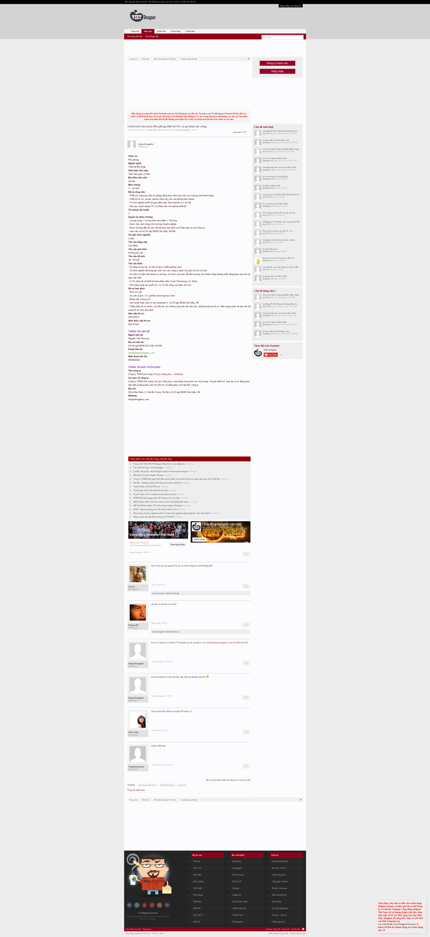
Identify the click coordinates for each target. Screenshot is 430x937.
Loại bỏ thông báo (248, 113)
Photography (237, 922)
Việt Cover (197, 868)
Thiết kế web (237, 915)
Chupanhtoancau (136, 766)
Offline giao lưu (278, 922)
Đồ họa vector (238, 875)
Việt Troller (197, 888)
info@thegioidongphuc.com (219, 642)
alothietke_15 (268, 142)
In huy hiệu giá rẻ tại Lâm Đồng (275, 176)
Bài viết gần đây (152, 36)
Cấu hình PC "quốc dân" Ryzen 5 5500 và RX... (281, 267)
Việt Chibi (197, 875)
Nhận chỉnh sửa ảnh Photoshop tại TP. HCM (153, 517)
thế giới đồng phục (167, 785)
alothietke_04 (268, 188)
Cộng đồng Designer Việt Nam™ (144, 933)
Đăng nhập (277, 71)
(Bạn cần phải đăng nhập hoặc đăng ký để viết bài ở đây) (228, 780)
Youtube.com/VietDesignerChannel (215, 113)
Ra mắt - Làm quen (279, 888)
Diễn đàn (148, 31)
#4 (246, 663)
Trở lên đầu (295, 929)
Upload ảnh (190, 31)
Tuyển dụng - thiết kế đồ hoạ (146, 486)
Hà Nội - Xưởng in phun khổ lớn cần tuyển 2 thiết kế (157, 483)
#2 (246, 586)
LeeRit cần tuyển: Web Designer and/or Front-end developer (160, 471)
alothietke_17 (268, 206)
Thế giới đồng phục (162, 374)
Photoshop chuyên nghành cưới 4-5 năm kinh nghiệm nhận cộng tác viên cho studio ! (172, 513)
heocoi (131, 586)
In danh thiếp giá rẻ (270, 249)
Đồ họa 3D (236, 881)
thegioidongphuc (183, 130)
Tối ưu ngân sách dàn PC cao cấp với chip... (280, 213)
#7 (246, 766)
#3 (246, 625)
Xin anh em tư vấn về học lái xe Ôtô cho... (279, 258)
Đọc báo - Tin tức (279, 868)
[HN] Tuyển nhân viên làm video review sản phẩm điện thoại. (161, 501)
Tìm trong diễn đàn (134, 36)
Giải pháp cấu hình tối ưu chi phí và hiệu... (279, 240)
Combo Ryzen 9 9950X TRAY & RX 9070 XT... (281, 195)
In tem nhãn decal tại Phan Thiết (275, 204)
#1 (246, 554)
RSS (303, 929)
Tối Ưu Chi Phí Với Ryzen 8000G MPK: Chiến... (282, 149)
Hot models (276, 901)
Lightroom (236, 895)
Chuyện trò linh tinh (280, 861)
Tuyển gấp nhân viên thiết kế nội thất (150, 490)
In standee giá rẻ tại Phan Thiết (275, 276)
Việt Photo (197, 901)
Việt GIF (196, 922)
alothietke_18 (268, 170)
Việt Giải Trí (198, 915)
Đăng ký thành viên (277, 63)
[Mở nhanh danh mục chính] (248, 59)
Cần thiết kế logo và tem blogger (148, 467)
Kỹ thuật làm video (240, 901)
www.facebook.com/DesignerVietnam (397, 924)
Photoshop (236, 861)
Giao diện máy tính (133, 929)
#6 (246, 732)
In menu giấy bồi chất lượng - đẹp (276, 140)
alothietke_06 (268, 179)
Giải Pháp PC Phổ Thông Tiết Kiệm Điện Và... (281, 131)
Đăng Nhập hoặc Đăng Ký (290, 6)
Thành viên (161, 31)
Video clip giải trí (279, 875)
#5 (246, 697)
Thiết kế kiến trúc (239, 908)
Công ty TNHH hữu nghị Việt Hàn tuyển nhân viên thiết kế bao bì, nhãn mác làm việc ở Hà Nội (176, 479)
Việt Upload (198, 895)
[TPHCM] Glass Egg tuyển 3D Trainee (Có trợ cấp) (156, 498)
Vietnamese (146, 929)
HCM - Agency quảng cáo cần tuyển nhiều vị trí (155, 509)
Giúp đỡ (276, 929)
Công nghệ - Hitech (280, 881)
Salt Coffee (133, 732)
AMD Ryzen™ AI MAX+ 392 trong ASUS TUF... (282, 222)
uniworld (182, 785)
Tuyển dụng (175, 31)
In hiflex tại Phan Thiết (272, 186)
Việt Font (196, 861)
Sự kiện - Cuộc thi (279, 915)
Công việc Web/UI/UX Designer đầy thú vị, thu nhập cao (159, 464)
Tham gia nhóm (177, 544)
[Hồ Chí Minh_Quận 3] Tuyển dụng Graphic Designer (157, 505)
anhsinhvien (267, 260)
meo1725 (266, 133)
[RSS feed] (159, 907)
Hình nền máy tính (279, 895)
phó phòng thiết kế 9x (147, 785)
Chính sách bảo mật (297, 933)
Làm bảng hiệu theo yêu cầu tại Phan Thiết (279, 167)
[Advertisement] (215, 47)
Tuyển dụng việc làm (155, 130)
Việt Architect (198, 881)
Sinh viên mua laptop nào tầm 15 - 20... (278, 231)
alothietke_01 (268, 161)
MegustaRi (133, 625)
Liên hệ (269, 929)
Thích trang (199, 539)
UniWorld (178, 374)
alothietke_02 (268, 251)
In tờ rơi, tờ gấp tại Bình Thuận (275, 158)
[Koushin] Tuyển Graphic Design (148, 475)
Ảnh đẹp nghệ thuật (280, 908)
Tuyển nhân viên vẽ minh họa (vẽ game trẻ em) (154, 494)
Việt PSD (197, 908)
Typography (237, 868)
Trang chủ (135, 31)
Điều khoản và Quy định (278, 933)
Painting (235, 888)
